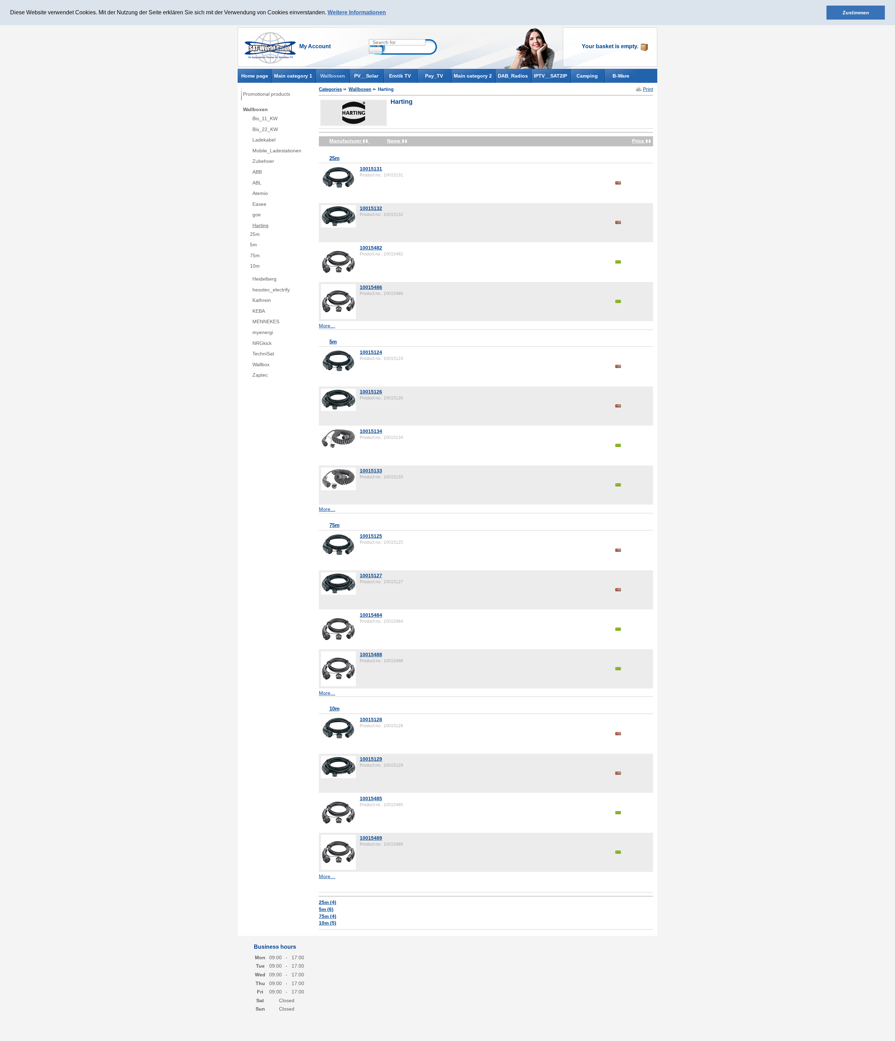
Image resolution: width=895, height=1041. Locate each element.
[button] (388, 13)
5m (253, 244)
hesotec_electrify (271, 289)
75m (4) (327, 916)
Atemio (260, 193)
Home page (254, 75)
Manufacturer (346, 141)
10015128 (371, 719)
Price (638, 141)
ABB (257, 172)
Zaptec (260, 375)
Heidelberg (264, 279)
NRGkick (262, 343)
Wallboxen (332, 76)
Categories (330, 89)
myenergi (262, 332)
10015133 (371, 470)
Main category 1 (293, 76)
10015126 (371, 392)
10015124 (371, 352)
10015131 (371, 169)
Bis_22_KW (265, 129)
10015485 (371, 798)
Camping (587, 76)
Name (394, 141)
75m (255, 255)
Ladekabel (263, 140)
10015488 (371, 654)
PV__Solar (366, 76)
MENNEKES (265, 321)
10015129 (371, 759)
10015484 (371, 615)
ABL (257, 183)
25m (255, 234)
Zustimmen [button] (856, 12)
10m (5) (327, 923)
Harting (260, 225)
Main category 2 (473, 76)
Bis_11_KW (265, 118)
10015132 (371, 208)
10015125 (371, 536)
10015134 (371, 431)
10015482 (371, 248)
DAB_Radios (513, 76)
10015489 (371, 838)
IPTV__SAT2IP (550, 76)
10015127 (371, 575)
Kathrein (261, 300)
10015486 (371, 287)
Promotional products (266, 94)
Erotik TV (400, 76)
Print (648, 89)
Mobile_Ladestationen (276, 150)
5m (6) (326, 909)
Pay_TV (434, 76)
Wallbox (261, 364)
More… (327, 325)
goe (256, 214)
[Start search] (375, 50)
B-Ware (621, 76)
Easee (259, 204)
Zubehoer (263, 161)
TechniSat (263, 353)
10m (255, 266)
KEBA (258, 311)
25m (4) (327, 902)
